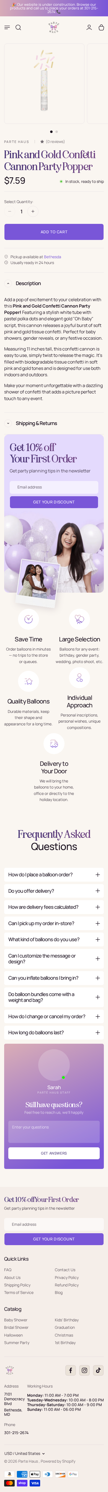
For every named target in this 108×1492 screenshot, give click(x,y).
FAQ (7, 1269)
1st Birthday (65, 1342)
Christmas (64, 1334)
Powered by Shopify (58, 1461)
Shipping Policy (17, 1285)
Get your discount (54, 1239)
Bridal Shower (16, 1327)
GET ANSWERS (54, 1153)
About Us (12, 1277)
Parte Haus (28, 1461)
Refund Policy (67, 1285)
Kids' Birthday (67, 1319)
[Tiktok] (98, 1370)
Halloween (13, 1334)
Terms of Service (19, 1292)
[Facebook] (70, 1370)
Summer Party (16, 1342)
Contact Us (65, 1269)
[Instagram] (84, 1370)
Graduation (65, 1327)
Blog (59, 1292)
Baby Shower (15, 1319)
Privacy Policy (67, 1277)
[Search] (18, 27)
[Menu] (7, 27)
